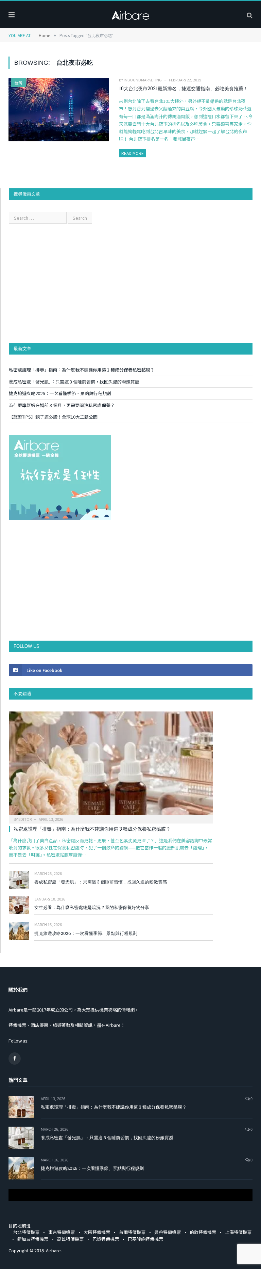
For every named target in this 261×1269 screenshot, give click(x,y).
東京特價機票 (61, 1232)
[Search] (250, 14)
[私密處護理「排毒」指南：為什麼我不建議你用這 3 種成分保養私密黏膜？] (111, 765)
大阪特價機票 (97, 1232)
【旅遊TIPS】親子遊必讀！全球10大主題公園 (53, 416)
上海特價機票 (238, 1232)
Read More (132, 153)
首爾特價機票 (132, 1232)
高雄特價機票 (70, 1239)
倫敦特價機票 (203, 1232)
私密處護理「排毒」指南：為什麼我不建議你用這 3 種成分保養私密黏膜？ (82, 369)
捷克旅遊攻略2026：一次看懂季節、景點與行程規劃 (60, 393)
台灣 (18, 82)
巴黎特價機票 (105, 1239)
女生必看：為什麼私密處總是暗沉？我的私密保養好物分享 (91, 907)
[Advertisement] (131, 283)
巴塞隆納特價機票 (145, 1239)
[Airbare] (130, 13)
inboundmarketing (143, 79)
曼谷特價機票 (167, 1232)
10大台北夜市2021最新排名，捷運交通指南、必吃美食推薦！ (183, 88)
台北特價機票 (26, 1232)
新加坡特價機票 (32, 1239)
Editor (25, 819)
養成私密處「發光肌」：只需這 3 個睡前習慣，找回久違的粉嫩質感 (74, 381)
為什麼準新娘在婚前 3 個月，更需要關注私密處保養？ (62, 405)
